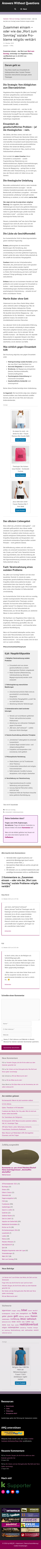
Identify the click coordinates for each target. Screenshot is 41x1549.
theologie (35, 1327)
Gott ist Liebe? (6, 1218)
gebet (4, 1316)
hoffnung (21, 1316)
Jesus (23, 1319)
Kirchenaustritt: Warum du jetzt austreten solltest (17, 1100)
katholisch (31, 1319)
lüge (32, 1322)
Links (8, 1409)
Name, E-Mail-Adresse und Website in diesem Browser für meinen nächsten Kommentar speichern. (21, 1040)
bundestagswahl (6, 1313)
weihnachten (29, 1330)
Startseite (5, 19)
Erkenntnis (5, 1195)
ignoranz (27, 1316)
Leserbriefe (5, 1233)
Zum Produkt (20, 440)
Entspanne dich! (11, 1413)
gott (16, 1316)
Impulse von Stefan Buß (9, 1221)
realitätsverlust (29, 1324)
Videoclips (9, 1411)
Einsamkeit (8, 812)
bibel (24, 1310)
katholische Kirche (6, 1322)
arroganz (14, 1310)
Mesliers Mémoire (7, 1242)
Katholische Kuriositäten (9, 1224)
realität (17, 1325)
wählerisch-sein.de (7, 1333)
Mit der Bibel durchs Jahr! (19, 1076)
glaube (10, 1316)
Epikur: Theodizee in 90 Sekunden (13, 1108)
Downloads (10, 1406)
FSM (3, 1201)
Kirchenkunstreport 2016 (10, 1230)
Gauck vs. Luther (7, 1210)
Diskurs (4, 1189)
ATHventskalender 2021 (9, 1184)
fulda (34, 1313)
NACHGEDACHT (7, 1245)
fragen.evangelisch (8, 1198)
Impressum (19, 1543)
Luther (4, 1236)
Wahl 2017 (5, 1256)
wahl (22, 1330)
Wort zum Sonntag (14, 19)
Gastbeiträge (6, 1207)
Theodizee (29, 1327)
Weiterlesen (6, 1175)
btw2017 (35, 1310)
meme (4, 1325)
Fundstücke (5, 1204)
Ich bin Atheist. (6, 1104)
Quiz (3, 1248)
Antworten (8, 931)
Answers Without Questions (20, 3)
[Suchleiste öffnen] (15, 9)
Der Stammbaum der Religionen (12, 1117)
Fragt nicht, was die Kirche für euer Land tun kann (17, 1283)
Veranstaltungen (7, 1253)
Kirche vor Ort (6, 1227)
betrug (18, 1310)
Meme (4, 1239)
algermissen (6, 1310)
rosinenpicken (13, 1327)
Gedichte (5, 1213)
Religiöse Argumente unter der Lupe (13, 1250)
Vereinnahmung (18, 812)
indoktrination (5, 1319)
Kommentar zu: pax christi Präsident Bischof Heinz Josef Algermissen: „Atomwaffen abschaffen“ (19, 1169)
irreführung (14, 1319)
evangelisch (24, 1313)
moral (8, 1325)
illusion (33, 1316)
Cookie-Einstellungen (20, 1546)
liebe (23, 1322)
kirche (19, 1322)
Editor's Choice (6, 1192)
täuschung (7, 1330)
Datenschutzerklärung (31, 1543)
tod (3, 1330)
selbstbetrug (23, 1327)
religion (4, 1327)
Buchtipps (5, 1187)
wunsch (36, 1330)
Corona (13, 1313)
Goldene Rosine (7, 1216)
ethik (17, 1313)
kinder (14, 1322)
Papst (12, 1325)
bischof (30, 1310)
